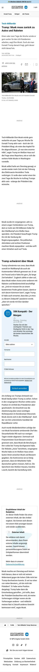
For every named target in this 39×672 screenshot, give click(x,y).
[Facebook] (25, 645)
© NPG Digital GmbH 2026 (19, 639)
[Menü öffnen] (2, 7)
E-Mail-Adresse (9, 369)
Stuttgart (17, 14)
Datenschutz (31, 658)
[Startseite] (5, 625)
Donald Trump (8, 14)
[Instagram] (13, 645)
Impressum (24, 665)
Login (35, 7)
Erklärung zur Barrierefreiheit (24, 662)
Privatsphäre (8, 658)
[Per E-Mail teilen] (26, 64)
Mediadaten (8, 662)
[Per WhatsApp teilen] (30, 64)
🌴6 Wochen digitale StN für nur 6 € (19, 2)
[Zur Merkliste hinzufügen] (35, 64)
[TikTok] (21, 645)
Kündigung (7, 665)
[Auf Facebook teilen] (21, 64)
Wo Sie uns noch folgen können (21, 650)
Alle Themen (25, 14)
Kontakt (15, 665)
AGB (23, 658)
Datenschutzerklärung (15, 564)
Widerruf (33, 665)
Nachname (7, 359)
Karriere (17, 658)
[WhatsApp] (17, 645)
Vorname (7, 350)
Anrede (6, 340)
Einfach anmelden (19, 388)
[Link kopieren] (18, 64)
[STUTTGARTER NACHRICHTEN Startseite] (19, 7)
